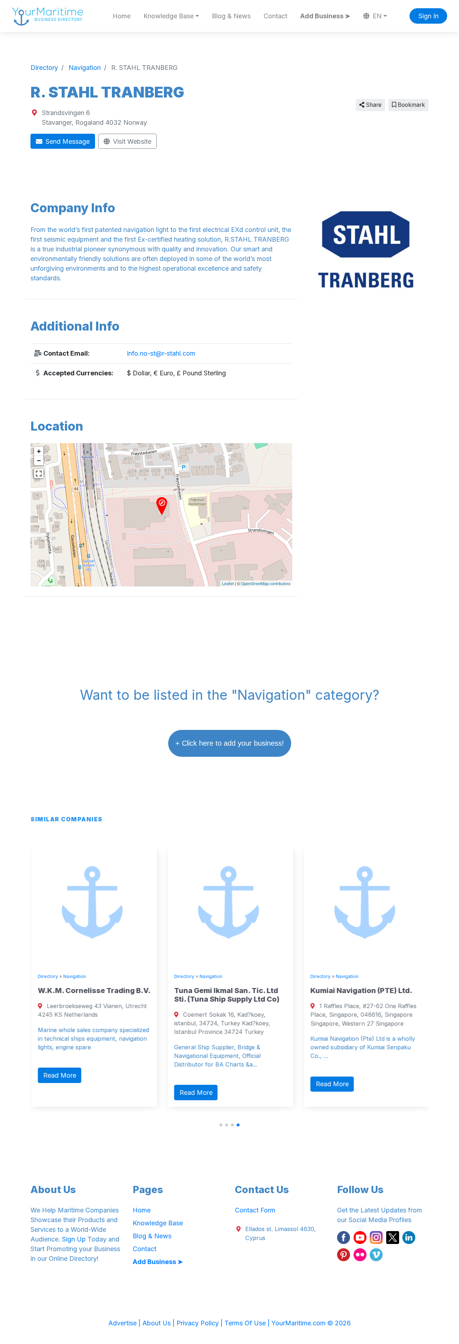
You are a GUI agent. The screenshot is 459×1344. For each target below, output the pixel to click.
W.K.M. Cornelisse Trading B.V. (93, 990)
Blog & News (231, 16)
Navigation (73, 976)
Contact (275, 16)
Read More (58, 1075)
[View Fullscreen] (38, 473)
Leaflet (228, 583)
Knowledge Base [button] (168, 16)
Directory (47, 976)
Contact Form (255, 1210)
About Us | (159, 1323)
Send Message (67, 141)
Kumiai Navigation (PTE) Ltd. (360, 990)
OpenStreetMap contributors (265, 583)
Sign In (428, 16)
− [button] (39, 460)
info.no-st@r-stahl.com (161, 353)
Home (122, 16)
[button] (220, 1125)
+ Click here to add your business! (229, 743)
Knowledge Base (158, 1223)
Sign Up (74, 1239)
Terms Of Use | (247, 1323)
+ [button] (39, 451)
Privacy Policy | (200, 1323)
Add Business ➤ (325, 16)
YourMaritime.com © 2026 (311, 1323)
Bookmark (410, 104)
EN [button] (376, 16)
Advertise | (125, 1323)
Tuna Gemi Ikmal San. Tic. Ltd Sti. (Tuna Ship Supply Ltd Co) (226, 994)
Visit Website (131, 141)
